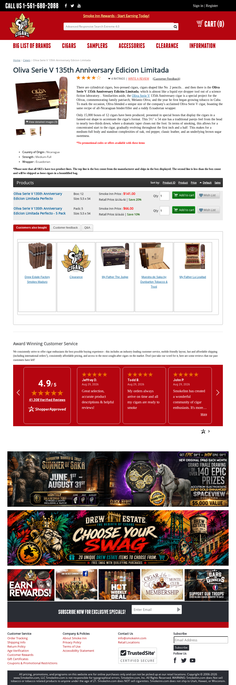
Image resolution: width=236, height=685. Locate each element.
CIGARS (69, 45)
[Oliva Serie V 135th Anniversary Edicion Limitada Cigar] (40, 135)
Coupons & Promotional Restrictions (32, 663)
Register (212, 6)
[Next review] (218, 392)
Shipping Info (16, 642)
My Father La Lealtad (193, 277)
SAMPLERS (97, 45)
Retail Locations (129, 642)
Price (194, 182)
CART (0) (214, 24)
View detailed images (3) (43, 122)
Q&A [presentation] (87, 227)
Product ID (169, 182)
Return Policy (16, 647)
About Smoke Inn (75, 638)
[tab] (31, 228)
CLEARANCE (167, 45)
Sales (218, 182)
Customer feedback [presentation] (65, 227)
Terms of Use (71, 647)
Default (207, 182)
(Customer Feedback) (166, 79)
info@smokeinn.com (132, 638)
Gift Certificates (17, 659)
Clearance (76, 277)
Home (16, 60)
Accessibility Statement (78, 651)
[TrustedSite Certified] (137, 656)
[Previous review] (18, 392)
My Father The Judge (115, 277)
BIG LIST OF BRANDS (32, 45)
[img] (47, 393)
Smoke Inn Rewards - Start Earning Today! (116, 15)
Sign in (198, 6)
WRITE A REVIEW (138, 79)
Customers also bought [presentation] (31, 227)
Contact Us (125, 633)
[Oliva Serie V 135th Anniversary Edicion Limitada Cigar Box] (21, 135)
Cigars (26, 60)
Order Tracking (17, 638)
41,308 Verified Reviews (47, 400)
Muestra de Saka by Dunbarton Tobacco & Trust (154, 281)
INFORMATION (202, 45)
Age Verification (18, 651)
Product (183, 182)
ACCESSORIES (132, 45)
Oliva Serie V (141, 95)
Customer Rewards (20, 655)
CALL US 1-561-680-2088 (32, 5)
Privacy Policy (72, 642)
